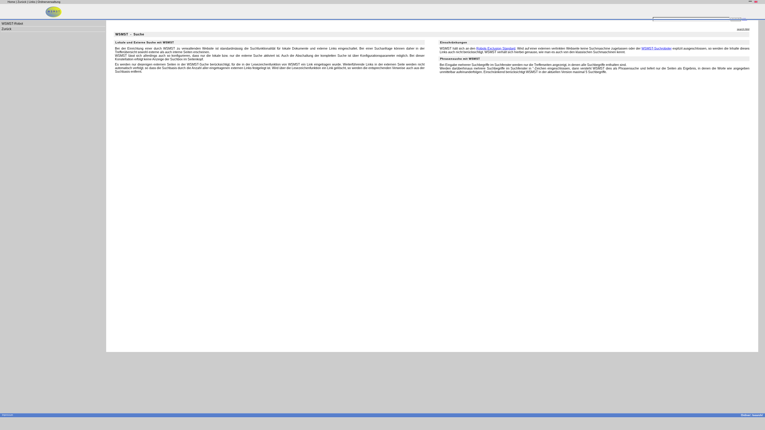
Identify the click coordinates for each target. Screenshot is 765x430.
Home (12, 1)
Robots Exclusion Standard (495, 48)
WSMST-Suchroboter (656, 48)
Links (32, 1)
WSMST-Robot (12, 23)
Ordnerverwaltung (49, 1)
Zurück (22, 1)
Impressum (7, 415)
